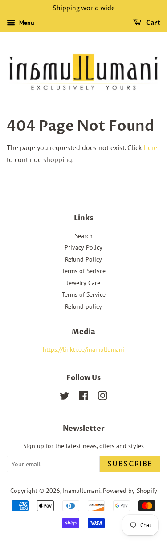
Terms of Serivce (84, 271)
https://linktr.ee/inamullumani (83, 349)
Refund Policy (83, 259)
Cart (152, 23)
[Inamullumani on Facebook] (83, 397)
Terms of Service (84, 294)
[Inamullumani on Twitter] (64, 397)
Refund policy (83, 306)
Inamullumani (81, 491)
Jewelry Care (83, 283)
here (150, 147)
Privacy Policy (83, 247)
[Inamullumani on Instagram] (102, 397)
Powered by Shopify (130, 491)
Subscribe (130, 464)
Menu (25, 23)
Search (84, 236)
